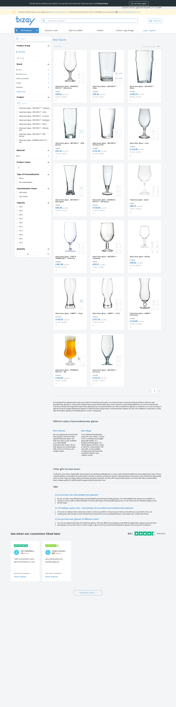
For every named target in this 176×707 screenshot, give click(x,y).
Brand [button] (19, 64)
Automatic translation (22, 573)
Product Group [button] (23, 45)
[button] (33, 69)
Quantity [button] (21, 249)
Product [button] (20, 97)
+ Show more (20, 91)
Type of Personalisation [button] (28, 174)
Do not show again (138, 3)
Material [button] (21, 150)
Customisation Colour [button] (27, 188)
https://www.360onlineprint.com (129, 12)
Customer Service (128, 7)
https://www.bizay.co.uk (60, 12)
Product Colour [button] (24, 162)
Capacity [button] (21, 202)
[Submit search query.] (17, 38)
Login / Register (149, 30)
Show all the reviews (86, 593)
